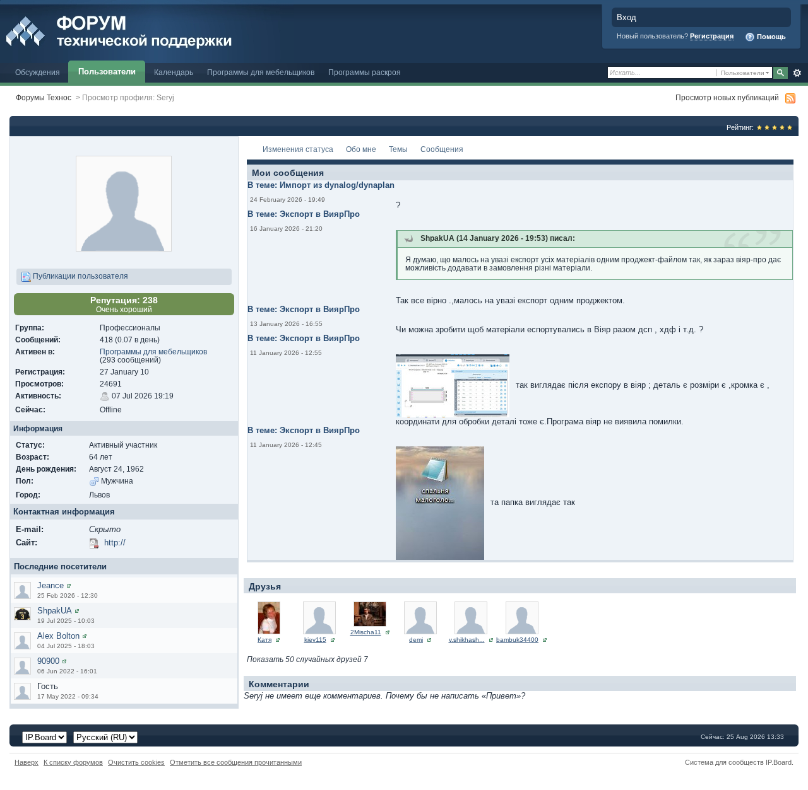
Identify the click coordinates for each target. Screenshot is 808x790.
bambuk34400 (517, 639)
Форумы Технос (43, 97)
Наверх (27, 762)
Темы (398, 149)
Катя (264, 639)
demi (416, 639)
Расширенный (797, 73)
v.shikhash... (467, 639)
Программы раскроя (364, 72)
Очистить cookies (136, 762)
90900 (48, 661)
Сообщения (441, 149)
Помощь (770, 36)
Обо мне (361, 149)
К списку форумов (73, 762)
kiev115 (315, 639)
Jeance (50, 585)
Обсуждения (37, 72)
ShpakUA (54, 610)
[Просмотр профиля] (68, 585)
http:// (115, 542)
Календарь (173, 72)
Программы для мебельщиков (260, 72)
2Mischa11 (365, 632)
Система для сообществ (724, 762)
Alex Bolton (58, 636)
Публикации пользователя (79, 276)
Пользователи (107, 71)
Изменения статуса (298, 149)
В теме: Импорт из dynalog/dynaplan (321, 185)
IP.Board (779, 762)
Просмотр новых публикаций (727, 97)
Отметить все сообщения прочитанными (236, 762)
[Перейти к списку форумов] (147, 30)
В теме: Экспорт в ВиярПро (303, 214)
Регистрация (712, 36)
